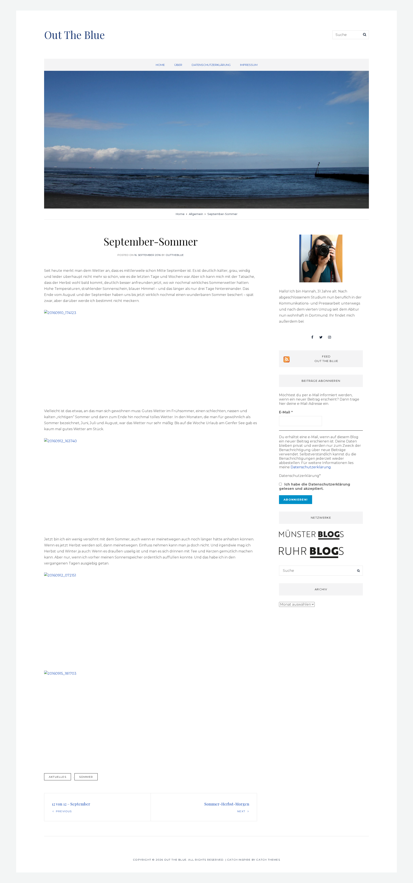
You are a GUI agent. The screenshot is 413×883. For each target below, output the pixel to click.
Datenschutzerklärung (211, 64)
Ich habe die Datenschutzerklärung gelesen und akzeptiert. (314, 486)
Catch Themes (268, 859)
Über (178, 64)
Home (160, 64)
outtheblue (175, 255)
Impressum (248, 64)
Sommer (86, 776)
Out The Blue (74, 35)
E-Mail (286, 412)
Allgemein (196, 214)
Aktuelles (57, 776)
